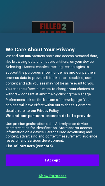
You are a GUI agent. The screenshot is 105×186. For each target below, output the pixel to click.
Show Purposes (53, 176)
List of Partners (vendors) (29, 146)
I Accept (52, 160)
